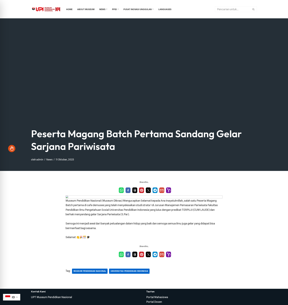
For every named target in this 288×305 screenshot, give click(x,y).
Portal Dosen (154, 301)
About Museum (85, 9)
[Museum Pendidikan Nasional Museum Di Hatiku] (46, 9)
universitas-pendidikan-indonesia (129, 271)
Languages (164, 9)
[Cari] (253, 9)
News (49, 159)
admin (39, 159)
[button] (106, 9)
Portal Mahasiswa (157, 297)
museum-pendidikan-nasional (90, 271)
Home (69, 9)
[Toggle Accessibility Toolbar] (12, 148)
